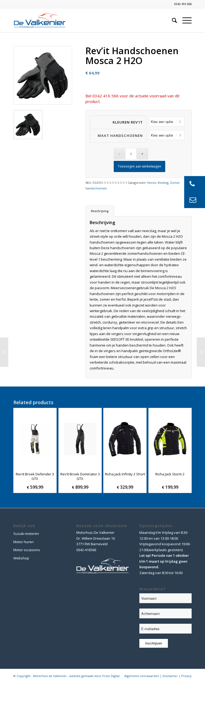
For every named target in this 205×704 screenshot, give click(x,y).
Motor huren (23, 541)
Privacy (186, 676)
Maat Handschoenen (120, 135)
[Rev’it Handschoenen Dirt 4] (201, 352)
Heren (151, 183)
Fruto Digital (111, 676)
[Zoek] (172, 20)
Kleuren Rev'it (128, 122)
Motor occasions (26, 549)
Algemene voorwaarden (141, 676)
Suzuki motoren (26, 533)
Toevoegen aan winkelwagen (139, 166)
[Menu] (184, 20)
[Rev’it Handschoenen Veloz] (4, 352)
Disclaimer (170, 676)
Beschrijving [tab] (100, 211)
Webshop (21, 558)
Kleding (163, 183)
